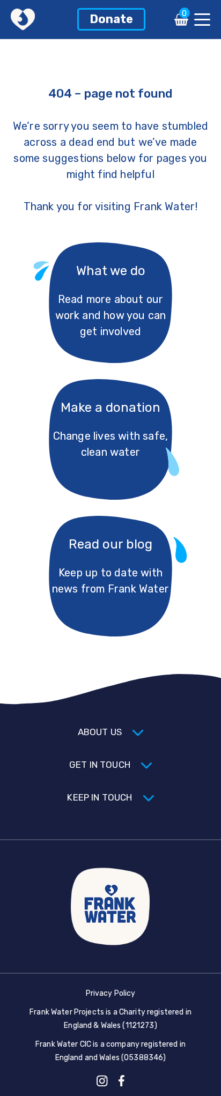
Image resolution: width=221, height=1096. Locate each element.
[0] (181, 22)
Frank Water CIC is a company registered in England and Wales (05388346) (110, 1051)
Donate (111, 19)
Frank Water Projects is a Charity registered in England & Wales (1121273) (110, 1019)
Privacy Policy (111, 993)
